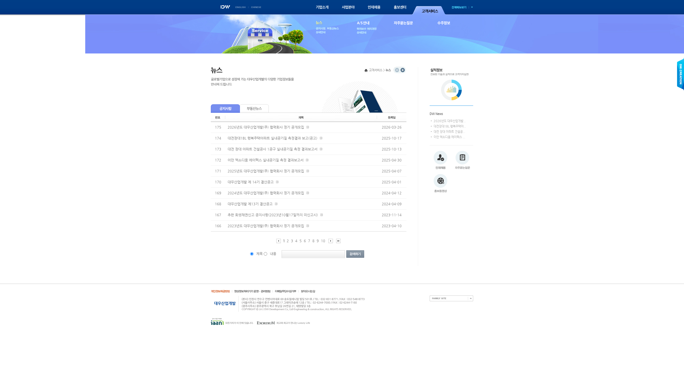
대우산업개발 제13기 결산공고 (250, 204)
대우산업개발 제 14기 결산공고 (251, 182)
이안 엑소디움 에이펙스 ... (449, 137)
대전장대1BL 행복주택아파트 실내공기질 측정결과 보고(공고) (272, 138)
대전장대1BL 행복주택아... (450, 126)
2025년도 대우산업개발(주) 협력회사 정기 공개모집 (266, 171)
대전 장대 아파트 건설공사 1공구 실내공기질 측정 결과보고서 (272, 149)
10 (323, 241)
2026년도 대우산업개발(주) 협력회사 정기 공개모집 (266, 127)
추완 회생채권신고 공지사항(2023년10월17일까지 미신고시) (273, 215)
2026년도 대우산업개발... (450, 121)
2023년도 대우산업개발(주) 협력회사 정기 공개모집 (266, 226)
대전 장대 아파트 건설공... (449, 131)
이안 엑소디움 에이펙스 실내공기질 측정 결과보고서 (266, 160)
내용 (273, 254)
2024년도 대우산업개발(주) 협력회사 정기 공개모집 (266, 193)
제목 (259, 254)
